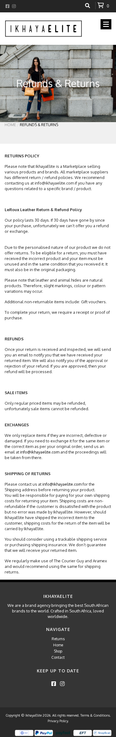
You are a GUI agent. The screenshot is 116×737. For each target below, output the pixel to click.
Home (10, 124)
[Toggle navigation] (106, 24)
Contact (58, 657)
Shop (58, 651)
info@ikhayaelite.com (39, 451)
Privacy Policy (58, 721)
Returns (58, 639)
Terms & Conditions (95, 715)
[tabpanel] (58, 83)
